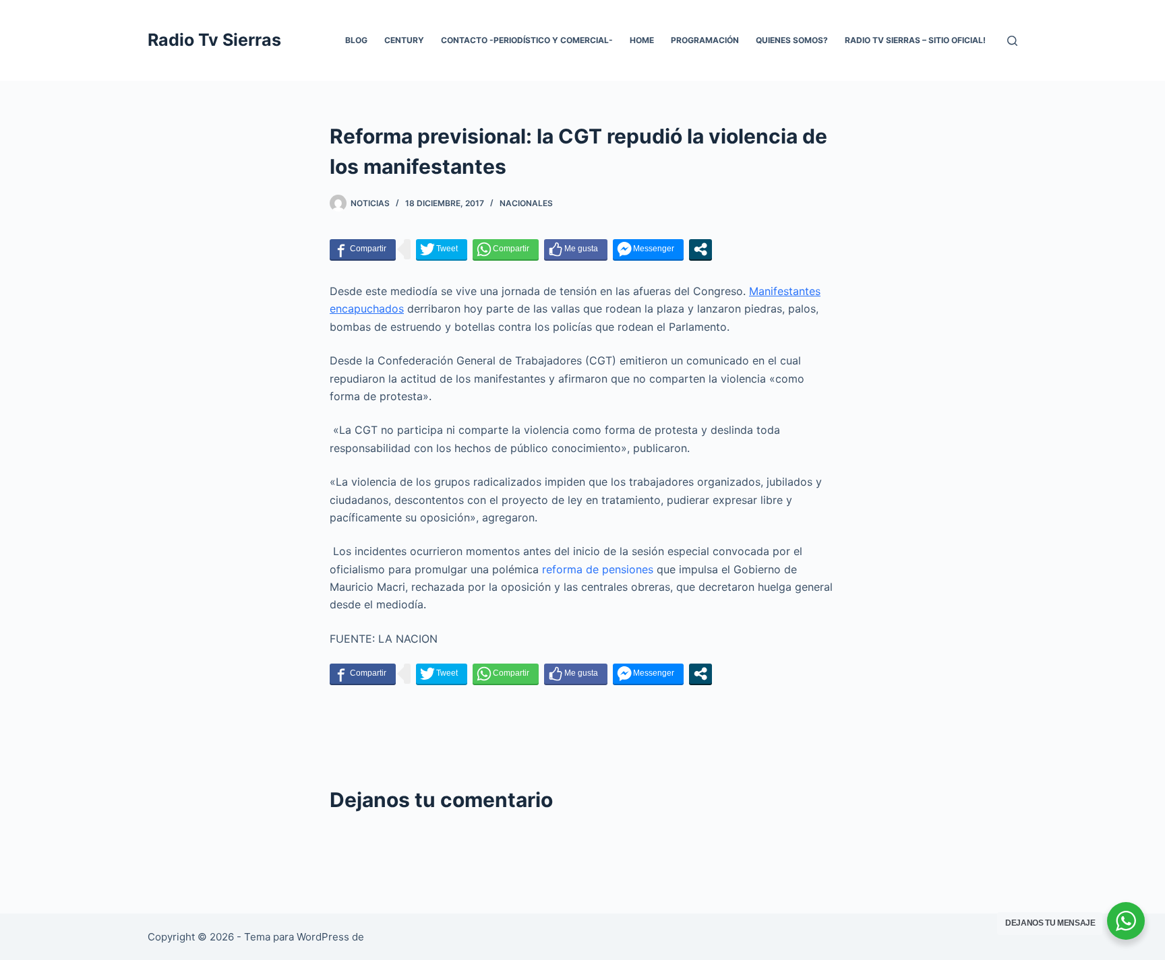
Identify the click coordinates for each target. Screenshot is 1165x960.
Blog (356, 40)
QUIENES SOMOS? (792, 40)
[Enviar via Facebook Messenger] (648, 249)
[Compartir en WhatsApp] (506, 249)
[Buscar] (1012, 41)
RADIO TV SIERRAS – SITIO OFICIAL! (915, 40)
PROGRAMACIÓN (705, 40)
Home (642, 40)
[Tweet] (441, 249)
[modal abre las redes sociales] (700, 249)
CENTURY (404, 40)
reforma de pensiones (597, 569)
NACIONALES (526, 203)
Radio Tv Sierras (214, 40)
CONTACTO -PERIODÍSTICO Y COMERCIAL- (527, 40)
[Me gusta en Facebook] (575, 249)
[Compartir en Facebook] (363, 249)
